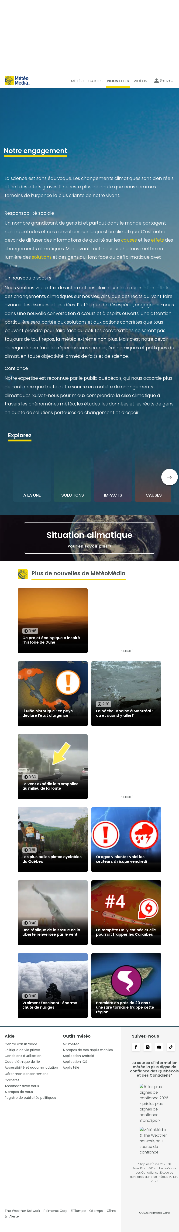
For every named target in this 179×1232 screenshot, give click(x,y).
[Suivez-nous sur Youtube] (159, 1047)
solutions (42, 257)
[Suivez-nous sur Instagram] (147, 1047)
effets (157, 240)
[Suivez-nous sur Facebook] (136, 1047)
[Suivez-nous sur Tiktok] (171, 1047)
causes (129, 240)
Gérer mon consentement (26, 1074)
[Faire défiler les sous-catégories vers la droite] (169, 477)
